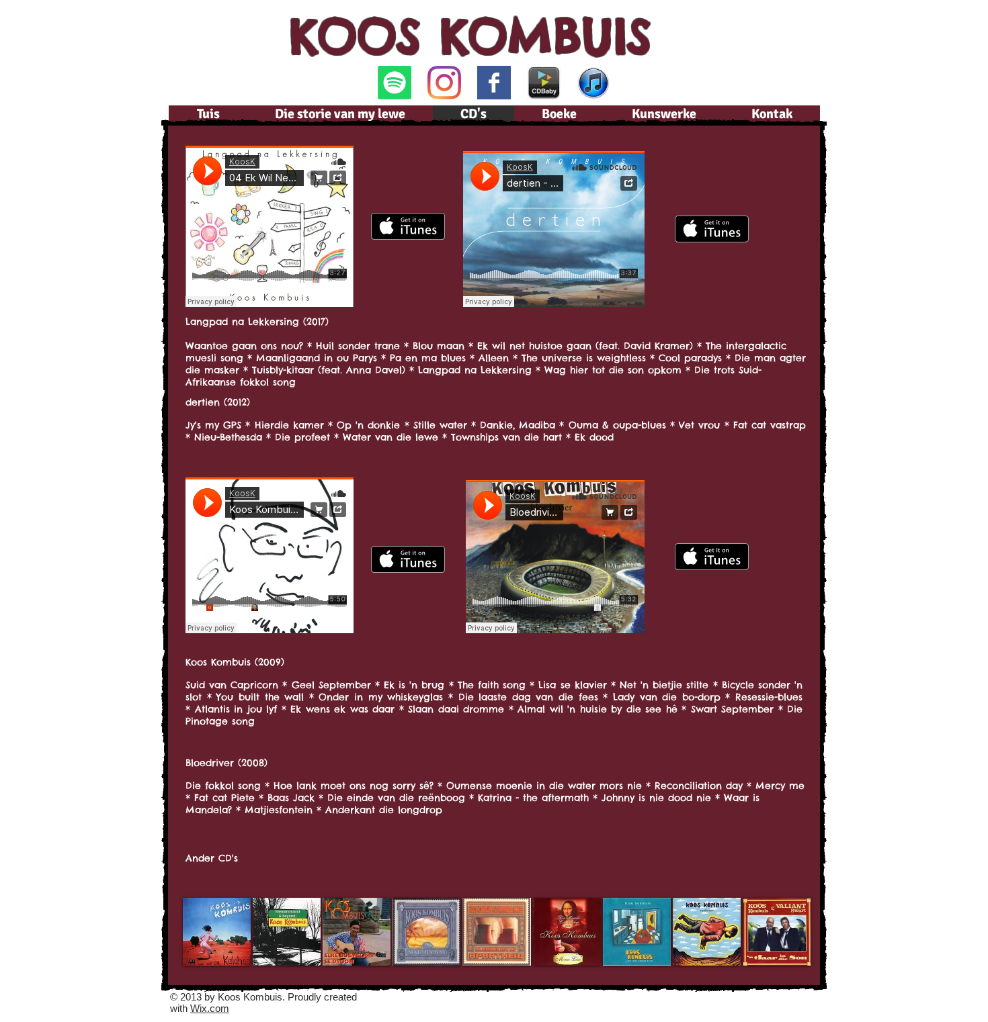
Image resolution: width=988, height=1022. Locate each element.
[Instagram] (444, 82)
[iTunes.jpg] (593, 82)
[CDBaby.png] (544, 82)
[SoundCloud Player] (270, 226)
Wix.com (209, 1008)
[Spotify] (394, 82)
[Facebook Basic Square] (494, 82)
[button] (217, 932)
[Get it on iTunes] (408, 226)
